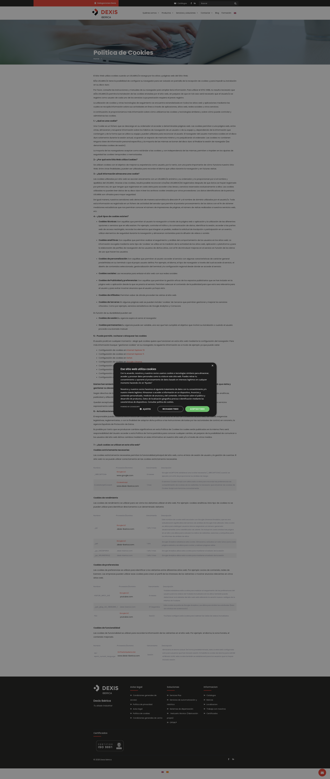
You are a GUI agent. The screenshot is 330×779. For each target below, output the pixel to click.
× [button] (212, 366)
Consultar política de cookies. (161, 402)
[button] (145, 409)
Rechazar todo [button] (170, 409)
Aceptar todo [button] (197, 409)
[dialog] (165, 389)
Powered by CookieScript (130, 407)
